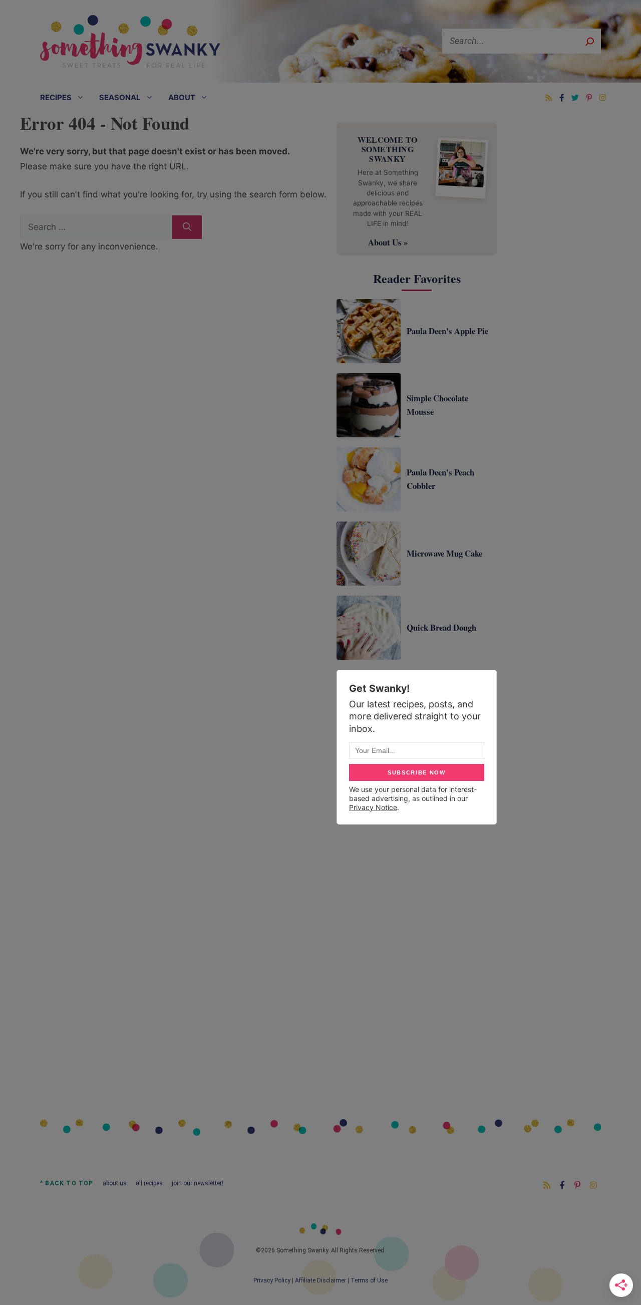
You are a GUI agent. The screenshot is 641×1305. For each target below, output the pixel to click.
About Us (115, 1183)
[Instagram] (602, 97)
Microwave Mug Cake (444, 553)
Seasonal (120, 97)
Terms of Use (369, 1280)
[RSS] (548, 97)
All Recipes (149, 1183)
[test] (187, 227)
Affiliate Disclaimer (320, 1280)
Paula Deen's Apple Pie (447, 331)
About (181, 97)
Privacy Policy (271, 1280)
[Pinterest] (589, 97)
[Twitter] (575, 97)
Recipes (56, 97)
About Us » (388, 242)
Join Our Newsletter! (197, 1183)
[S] (589, 41)
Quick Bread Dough (441, 627)
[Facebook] (561, 97)
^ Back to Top (67, 1183)
